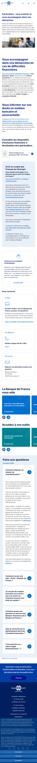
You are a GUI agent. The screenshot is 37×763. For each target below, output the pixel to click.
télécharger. (27, 520)
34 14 (7, 346)
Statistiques (18, 717)
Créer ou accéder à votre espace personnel (19, 322)
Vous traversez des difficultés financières (15, 74)
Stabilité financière (18, 710)
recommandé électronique (14, 197)
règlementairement (15, 209)
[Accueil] (19, 688)
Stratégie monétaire (18, 708)
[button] (34, 3)
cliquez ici (9, 563)
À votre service (18, 705)
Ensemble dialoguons (18, 696)
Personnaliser (18, 760)
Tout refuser (18, 756)
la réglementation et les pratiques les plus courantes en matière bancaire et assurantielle (17, 121)
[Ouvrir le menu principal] (2, 3)
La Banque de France (18, 702)
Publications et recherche (18, 714)
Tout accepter (18, 752)
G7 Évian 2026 (18, 699)
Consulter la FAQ (8, 463)
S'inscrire (18, 678)
